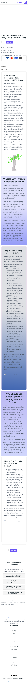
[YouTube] (14, 675)
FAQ (14, 662)
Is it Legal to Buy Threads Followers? (13, 581)
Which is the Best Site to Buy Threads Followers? (14, 593)
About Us (14, 630)
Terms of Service (14, 646)
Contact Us (14, 631)
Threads (3, 45)
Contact (14, 664)
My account (14, 665)
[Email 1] (16, 675)
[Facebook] (11, 675)
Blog (14, 633)
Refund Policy (14, 649)
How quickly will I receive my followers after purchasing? (14, 575)
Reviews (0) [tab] (4, 69)
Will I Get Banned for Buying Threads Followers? (13, 587)
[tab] (14, 576)
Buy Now (9, 42)
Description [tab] (4, 66)
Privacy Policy (14, 648)
